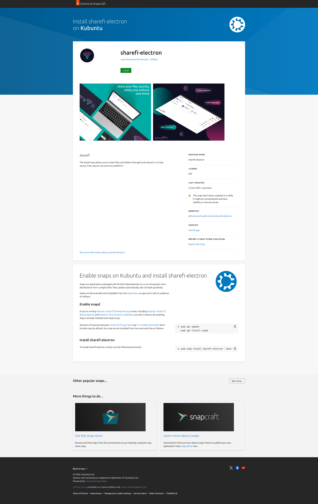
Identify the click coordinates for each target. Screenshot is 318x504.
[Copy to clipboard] (235, 327)
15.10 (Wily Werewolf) (148, 325)
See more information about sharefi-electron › (103, 252)
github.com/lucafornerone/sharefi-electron (210, 216)
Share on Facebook (237, 467)
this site (142, 487)
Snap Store (132, 293)
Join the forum (79, 487)
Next (234, 144)
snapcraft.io (187, 446)
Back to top (79, 468)
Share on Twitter (231, 467)
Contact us (171, 493)
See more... (237, 381)
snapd (123, 487)
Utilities (154, 59)
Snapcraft (131, 487)
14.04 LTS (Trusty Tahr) (121, 325)
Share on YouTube (243, 467)
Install (126, 70)
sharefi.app (194, 230)
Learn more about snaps (181, 435)
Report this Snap (196, 244)
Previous (227, 144)
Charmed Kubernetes (96, 481)
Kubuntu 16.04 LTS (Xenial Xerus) (113, 311)
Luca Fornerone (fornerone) (134, 59)
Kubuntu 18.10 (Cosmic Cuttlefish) (116, 314)
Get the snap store (88, 435)
